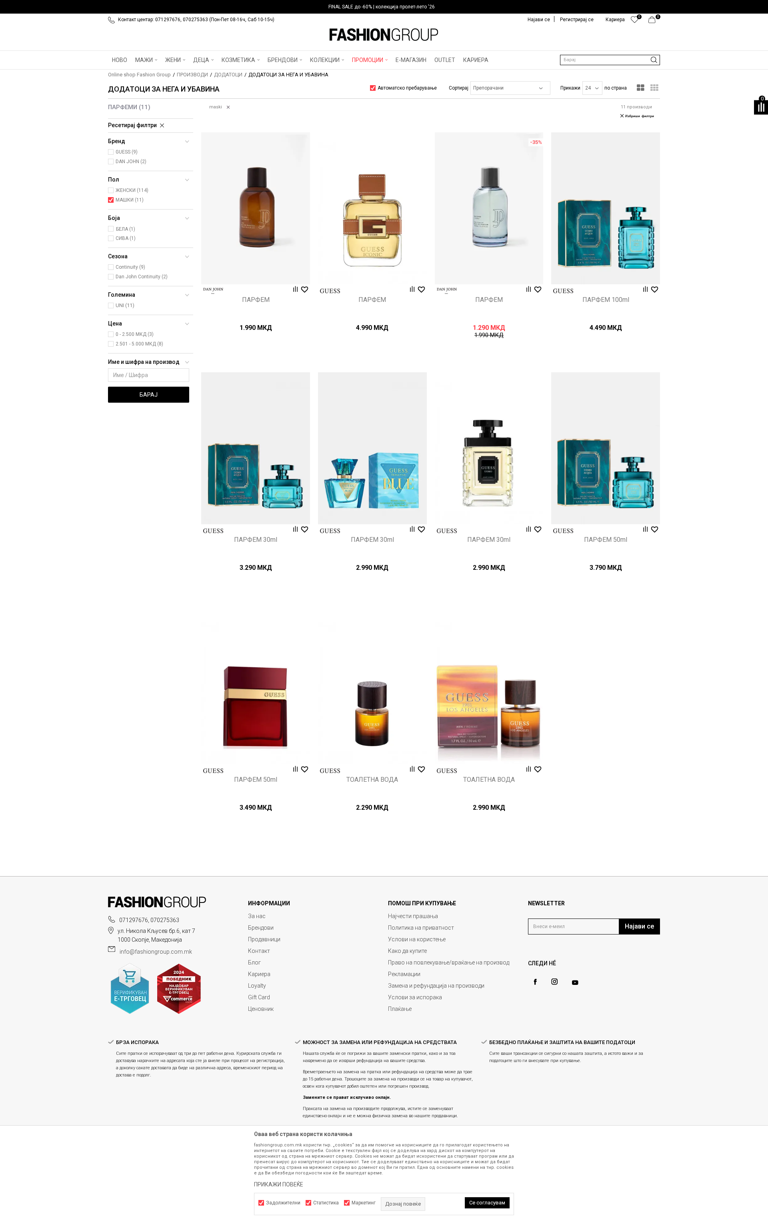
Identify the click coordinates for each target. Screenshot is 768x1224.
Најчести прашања (413, 916)
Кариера (259, 974)
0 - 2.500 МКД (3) (135, 334)
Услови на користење (417, 939)
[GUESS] (330, 291)
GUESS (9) (127, 152)
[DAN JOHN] (213, 291)
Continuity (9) (130, 267)
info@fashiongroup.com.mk (156, 951)
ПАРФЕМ (256, 300)
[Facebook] (535, 982)
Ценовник (261, 1009)
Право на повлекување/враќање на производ (448, 962)
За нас (257, 916)
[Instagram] (554, 981)
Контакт (259, 951)
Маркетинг (364, 1203)
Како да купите (407, 951)
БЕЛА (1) (125, 229)
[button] (610, 60)
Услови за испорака (415, 997)
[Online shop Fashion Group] (384, 35)
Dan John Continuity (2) (142, 277)
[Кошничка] (654, 21)
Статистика (326, 1203)
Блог (254, 962)
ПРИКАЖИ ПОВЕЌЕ (278, 1184)
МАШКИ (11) (130, 200)
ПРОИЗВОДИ (192, 75)
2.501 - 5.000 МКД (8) (139, 344)
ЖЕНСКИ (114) (132, 190)
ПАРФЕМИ (129, 107)
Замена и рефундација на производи (436, 985)
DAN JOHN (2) (131, 161)
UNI (125, 305)
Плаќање (400, 1009)
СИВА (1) (126, 238)
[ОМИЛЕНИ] (634, 21)
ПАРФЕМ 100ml (605, 300)
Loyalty (257, 985)
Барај (149, 394)
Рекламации (404, 974)
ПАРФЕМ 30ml (255, 539)
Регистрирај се (577, 19)
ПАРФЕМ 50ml (605, 539)
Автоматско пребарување (407, 88)
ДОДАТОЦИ (228, 75)
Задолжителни (283, 1203)
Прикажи (570, 88)
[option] (384, 7)
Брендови (261, 927)
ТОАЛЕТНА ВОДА (372, 779)
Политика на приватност (421, 927)
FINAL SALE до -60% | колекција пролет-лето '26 (381, 7)
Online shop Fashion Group (139, 75)
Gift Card (259, 997)
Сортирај (458, 88)
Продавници (264, 939)
